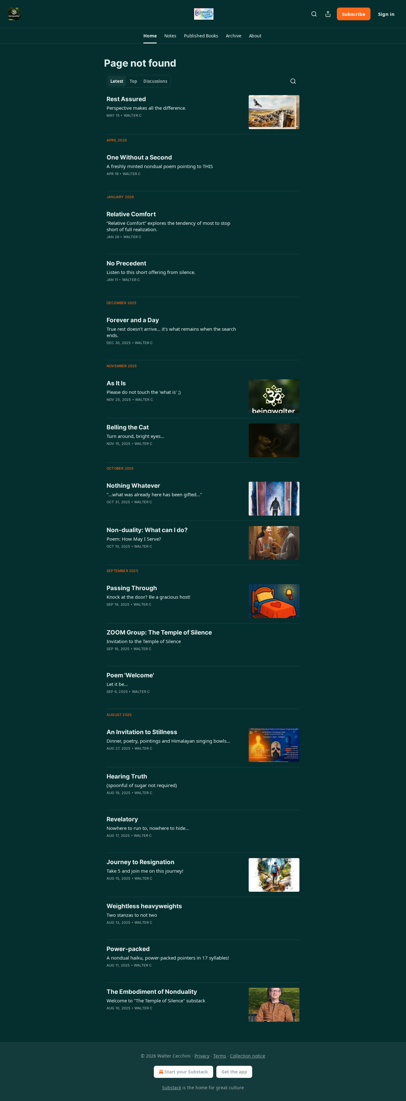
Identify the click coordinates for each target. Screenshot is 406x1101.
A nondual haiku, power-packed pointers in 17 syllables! (168, 957)
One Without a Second (139, 157)
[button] (150, 35)
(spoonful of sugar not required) (142, 785)
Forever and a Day (133, 320)
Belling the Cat (128, 427)
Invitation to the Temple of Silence (144, 641)
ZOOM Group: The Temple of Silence (159, 632)
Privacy (201, 1056)
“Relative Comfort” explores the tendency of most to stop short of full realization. (168, 226)
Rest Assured (126, 99)
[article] (203, 112)
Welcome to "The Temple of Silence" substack (156, 1000)
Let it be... (117, 684)
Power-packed (128, 949)
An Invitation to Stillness (142, 732)
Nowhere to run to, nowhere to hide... (148, 828)
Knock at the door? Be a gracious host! (148, 597)
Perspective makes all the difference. (146, 108)
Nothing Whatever (133, 485)
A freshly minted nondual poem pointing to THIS (160, 166)
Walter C (133, 115)
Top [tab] (133, 81)
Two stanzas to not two (132, 915)
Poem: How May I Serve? (134, 539)
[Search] (314, 14)
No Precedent (126, 263)
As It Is (116, 383)
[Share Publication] (328, 14)
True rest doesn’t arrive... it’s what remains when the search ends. (171, 332)
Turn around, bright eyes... (135, 436)
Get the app (234, 1072)
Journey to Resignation (140, 862)
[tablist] (139, 81)
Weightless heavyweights (144, 906)
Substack (171, 1088)
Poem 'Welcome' (130, 675)
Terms (219, 1056)
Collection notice (247, 1056)
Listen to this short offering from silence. (151, 272)
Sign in (386, 14)
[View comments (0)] (155, 123)
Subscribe (353, 14)
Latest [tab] (116, 81)
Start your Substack (186, 1072)
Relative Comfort (131, 214)
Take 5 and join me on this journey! (145, 871)
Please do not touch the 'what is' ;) (144, 392)
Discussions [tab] (155, 81)
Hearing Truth (127, 776)
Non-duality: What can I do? (147, 530)
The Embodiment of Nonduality (152, 991)
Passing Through (132, 588)
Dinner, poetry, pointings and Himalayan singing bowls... (168, 741)
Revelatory (122, 819)
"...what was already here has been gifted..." (154, 494)
